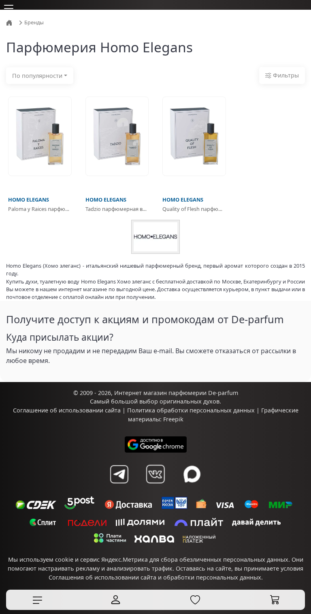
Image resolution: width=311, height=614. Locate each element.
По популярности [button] (37, 75)
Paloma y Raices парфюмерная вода (40, 209)
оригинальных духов (189, 401)
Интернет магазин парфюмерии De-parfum (176, 393)
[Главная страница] (10, 21)
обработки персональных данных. (213, 577)
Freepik (173, 419)
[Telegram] (119, 474)
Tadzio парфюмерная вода (117, 209)
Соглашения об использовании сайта (102, 577)
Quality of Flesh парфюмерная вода (194, 209)
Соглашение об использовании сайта (67, 410)
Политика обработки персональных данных (191, 410)
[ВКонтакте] (155, 474)
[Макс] (192, 474)
